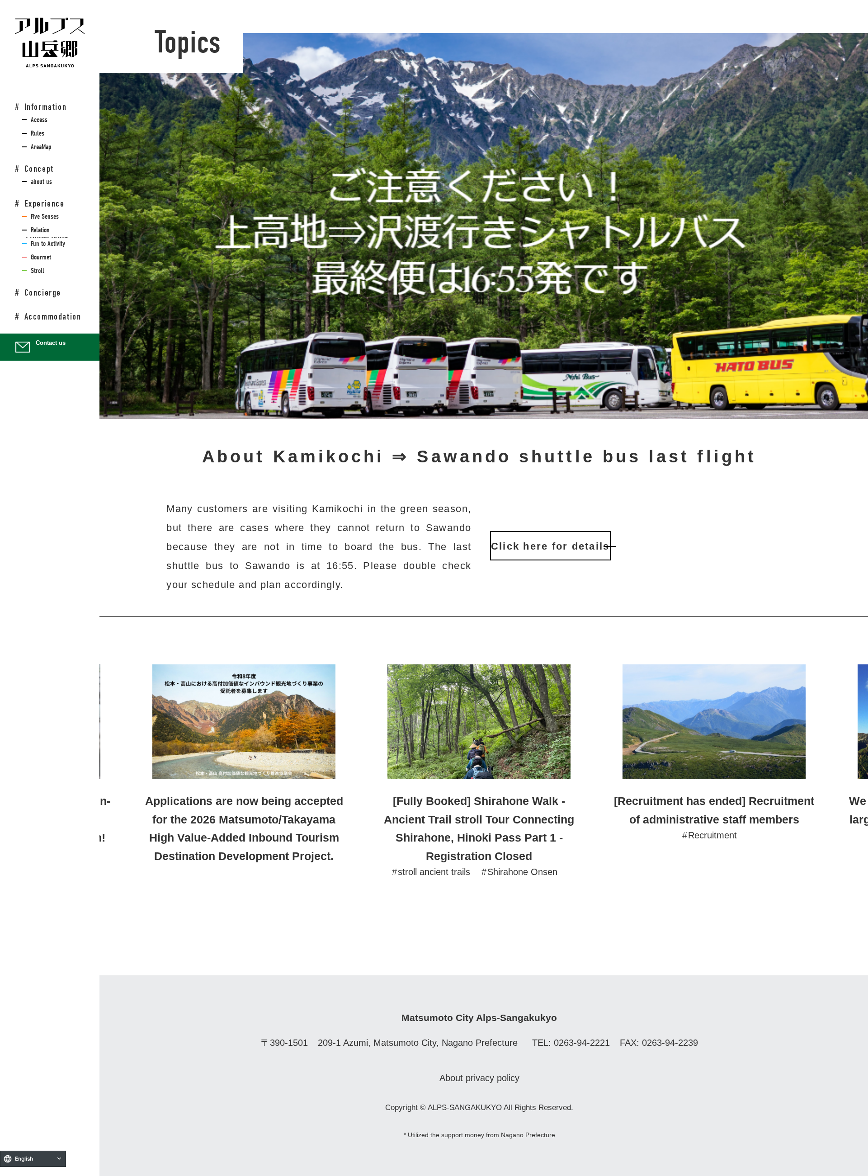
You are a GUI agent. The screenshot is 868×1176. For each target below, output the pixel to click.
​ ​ (37, 120)
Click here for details (550, 546)
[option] (244, 764)
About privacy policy (479, 1078)
